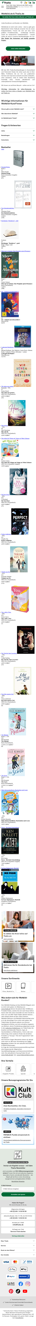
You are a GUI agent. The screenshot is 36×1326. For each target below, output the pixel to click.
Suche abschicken (11, 8)
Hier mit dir (4, 425)
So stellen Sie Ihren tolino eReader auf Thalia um (18, 16)
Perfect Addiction (6, 534)
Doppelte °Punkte (8, 1069)
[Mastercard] (15, 1262)
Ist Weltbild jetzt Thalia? (9, 118)
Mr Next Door (5, 494)
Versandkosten (19, 1318)
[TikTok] (18, 1291)
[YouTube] (25, 1291)
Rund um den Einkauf (8, 1250)
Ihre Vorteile (5, 1255)
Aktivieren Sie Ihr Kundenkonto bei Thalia (18, 958)
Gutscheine (5, 140)
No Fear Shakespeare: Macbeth (10, 868)
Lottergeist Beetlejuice (7, 347)
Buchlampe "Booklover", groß (9, 221)
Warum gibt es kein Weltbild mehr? (12, 109)
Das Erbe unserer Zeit (7, 694)
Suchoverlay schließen (12, 6)
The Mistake (5, 735)
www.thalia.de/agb (7, 1055)
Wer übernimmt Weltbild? (9, 114)
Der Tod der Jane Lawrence (9, 653)
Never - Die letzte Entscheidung (10, 827)
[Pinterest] (11, 1291)
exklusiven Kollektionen (13, 1028)
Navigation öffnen (2, 6)
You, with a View (6, 612)
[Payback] (24, 1276)
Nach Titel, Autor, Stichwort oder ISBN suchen (19, 5)
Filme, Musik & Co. (8, 987)
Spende (23, 1069)
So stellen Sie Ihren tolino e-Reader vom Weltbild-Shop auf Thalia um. (18, 91)
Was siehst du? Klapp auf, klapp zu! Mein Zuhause (15, 438)
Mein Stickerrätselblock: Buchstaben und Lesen (14, 790)
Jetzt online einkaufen (18, 49)
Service (3, 1246)
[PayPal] (11, 1276)
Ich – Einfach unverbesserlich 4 (10, 291)
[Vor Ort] (21, 2)
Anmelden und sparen (18, 1194)
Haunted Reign (5, 167)
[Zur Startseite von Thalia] (10, 2)
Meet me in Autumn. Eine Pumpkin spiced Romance (15, 251)
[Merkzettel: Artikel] (29, 2)
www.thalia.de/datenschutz (25, 1055)
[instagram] (28, 1284)
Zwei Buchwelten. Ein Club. (18, 1098)
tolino (3, 131)
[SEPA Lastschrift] (27, 1262)
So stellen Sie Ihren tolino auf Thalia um (18, 926)
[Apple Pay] (23, 1269)
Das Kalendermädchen (7, 208)
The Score (4, 775)
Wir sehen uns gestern (7, 386)
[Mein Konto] (25, 2)
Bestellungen (5, 135)
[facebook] (21, 1284)
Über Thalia (4, 1241)
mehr (2, 149)
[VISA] (6, 1262)
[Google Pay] (12, 1269)
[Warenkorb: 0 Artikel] (33, 2)
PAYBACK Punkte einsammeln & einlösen (18, 1129)
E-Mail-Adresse (6, 1185)
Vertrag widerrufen (18, 1236)
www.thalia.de (5, 1009)
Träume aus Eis (5, 572)
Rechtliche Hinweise (18, 1181)
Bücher (23, 987)
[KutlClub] (11, 1284)
